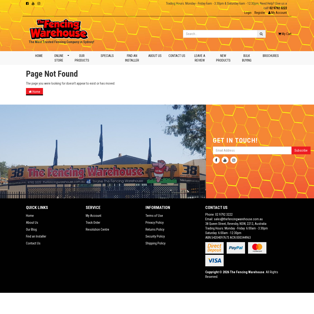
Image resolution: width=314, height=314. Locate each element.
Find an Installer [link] (36, 236)
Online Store (58, 58)
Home (39, 56)
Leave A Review (199, 58)
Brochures (271, 56)
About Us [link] (32, 222)
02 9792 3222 (278, 8)
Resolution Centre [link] (97, 229)
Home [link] (30, 215)
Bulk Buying (246, 58)
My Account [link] (93, 215)
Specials (107, 56)
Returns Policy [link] (155, 229)
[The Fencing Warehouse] (58, 27)
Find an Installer (132, 58)
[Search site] (261, 34)
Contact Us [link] (33, 243)
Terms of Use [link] (154, 215)
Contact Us (176, 56)
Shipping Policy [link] (156, 243)
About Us (155, 56)
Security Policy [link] (155, 236)
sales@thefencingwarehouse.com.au (238, 219)
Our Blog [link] (31, 229)
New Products (223, 58)
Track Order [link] (93, 222)
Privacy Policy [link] (155, 222)
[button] (277, 13)
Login (247, 13)
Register (259, 13)
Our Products (82, 58)
